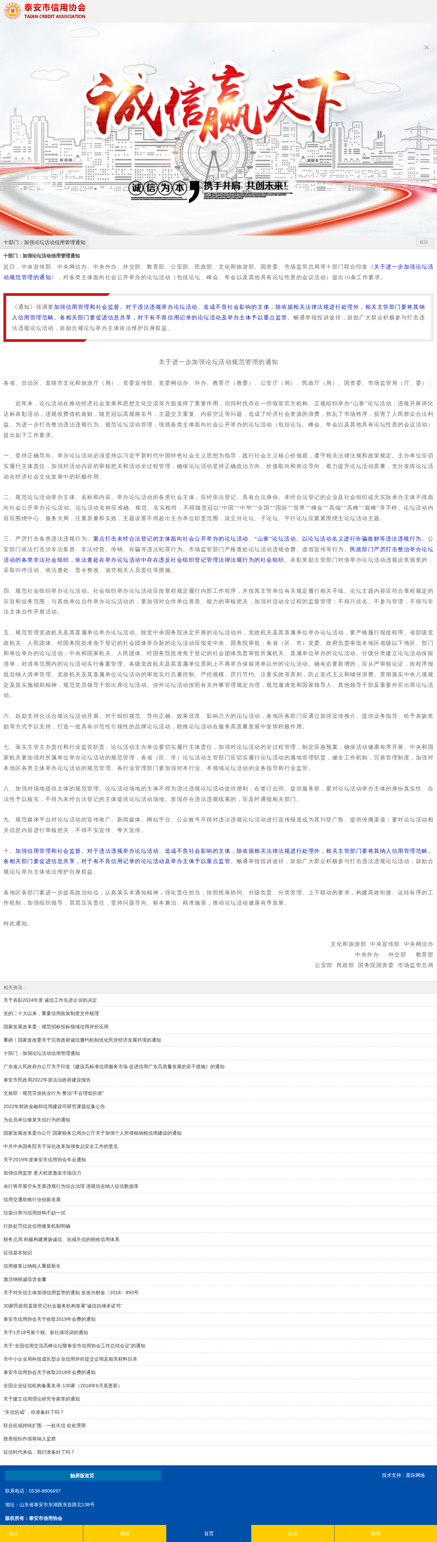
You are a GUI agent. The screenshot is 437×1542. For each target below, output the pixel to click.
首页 (209, 1533)
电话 (125, 1533)
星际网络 (415, 1475)
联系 (376, 1533)
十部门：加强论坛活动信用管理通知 (44, 242)
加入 (13, 1533)
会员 (292, 1533)
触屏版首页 (82, 1475)
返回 (424, 242)
